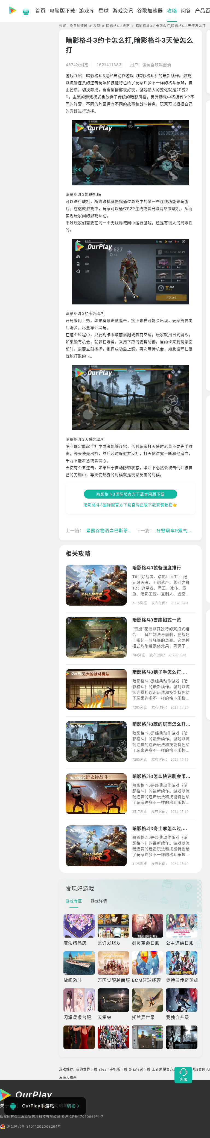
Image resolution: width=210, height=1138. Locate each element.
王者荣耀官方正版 (166, 1069)
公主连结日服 (180, 943)
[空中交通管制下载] (147, 1037)
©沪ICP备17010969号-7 (82, 1117)
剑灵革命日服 (146, 943)
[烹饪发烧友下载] (113, 926)
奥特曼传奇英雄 (182, 980)
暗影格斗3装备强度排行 (156, 567)
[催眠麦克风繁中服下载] (113, 1037)
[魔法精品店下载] (79, 926)
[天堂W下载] (113, 1000)
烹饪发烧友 (109, 943)
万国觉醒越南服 (114, 980)
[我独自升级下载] (181, 1000)
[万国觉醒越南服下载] (113, 963)
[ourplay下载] (23, 11)
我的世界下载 (86, 1069)
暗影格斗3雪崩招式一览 (156, 620)
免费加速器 (79, 26)
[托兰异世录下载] (147, 1000)
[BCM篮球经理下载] (147, 963)
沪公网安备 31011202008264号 (34, 1126)
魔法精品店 (75, 943)
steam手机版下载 (113, 1069)
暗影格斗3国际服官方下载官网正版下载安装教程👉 (130, 504)
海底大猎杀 (68, 1077)
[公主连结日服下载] (181, 926)
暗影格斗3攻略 (118, 26)
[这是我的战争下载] (181, 1037)
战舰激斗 (72, 980)
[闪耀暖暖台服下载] (79, 1000)
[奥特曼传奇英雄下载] (181, 963)
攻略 (96, 26)
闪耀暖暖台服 (77, 1017)
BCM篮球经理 (146, 980)
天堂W (105, 1017)
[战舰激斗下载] (79, 963)
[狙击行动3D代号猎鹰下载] (79, 1037)
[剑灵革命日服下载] (147, 926)
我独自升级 (177, 1017)
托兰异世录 (143, 1017)
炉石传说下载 (139, 1069)
